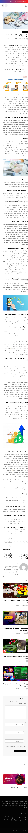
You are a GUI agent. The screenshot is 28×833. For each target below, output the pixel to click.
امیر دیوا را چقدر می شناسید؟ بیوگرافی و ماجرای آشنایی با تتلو (23, 557)
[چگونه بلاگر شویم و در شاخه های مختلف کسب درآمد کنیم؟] (15, 646)
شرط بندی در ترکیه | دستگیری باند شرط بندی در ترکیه (8, 556)
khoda (24, 605)
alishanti (23, 38)
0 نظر (11, 38)
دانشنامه (25, 31)
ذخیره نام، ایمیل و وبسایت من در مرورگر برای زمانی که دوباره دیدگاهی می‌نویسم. (16, 747)
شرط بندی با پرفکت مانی (22, 49)
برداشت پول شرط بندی (17, 69)
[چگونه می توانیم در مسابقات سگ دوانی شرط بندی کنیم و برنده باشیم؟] (15, 618)
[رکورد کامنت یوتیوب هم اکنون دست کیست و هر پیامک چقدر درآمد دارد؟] (15, 673)
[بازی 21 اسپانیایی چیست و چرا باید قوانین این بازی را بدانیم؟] (15, 590)
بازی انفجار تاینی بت (16, 787)
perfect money (14, 45)
